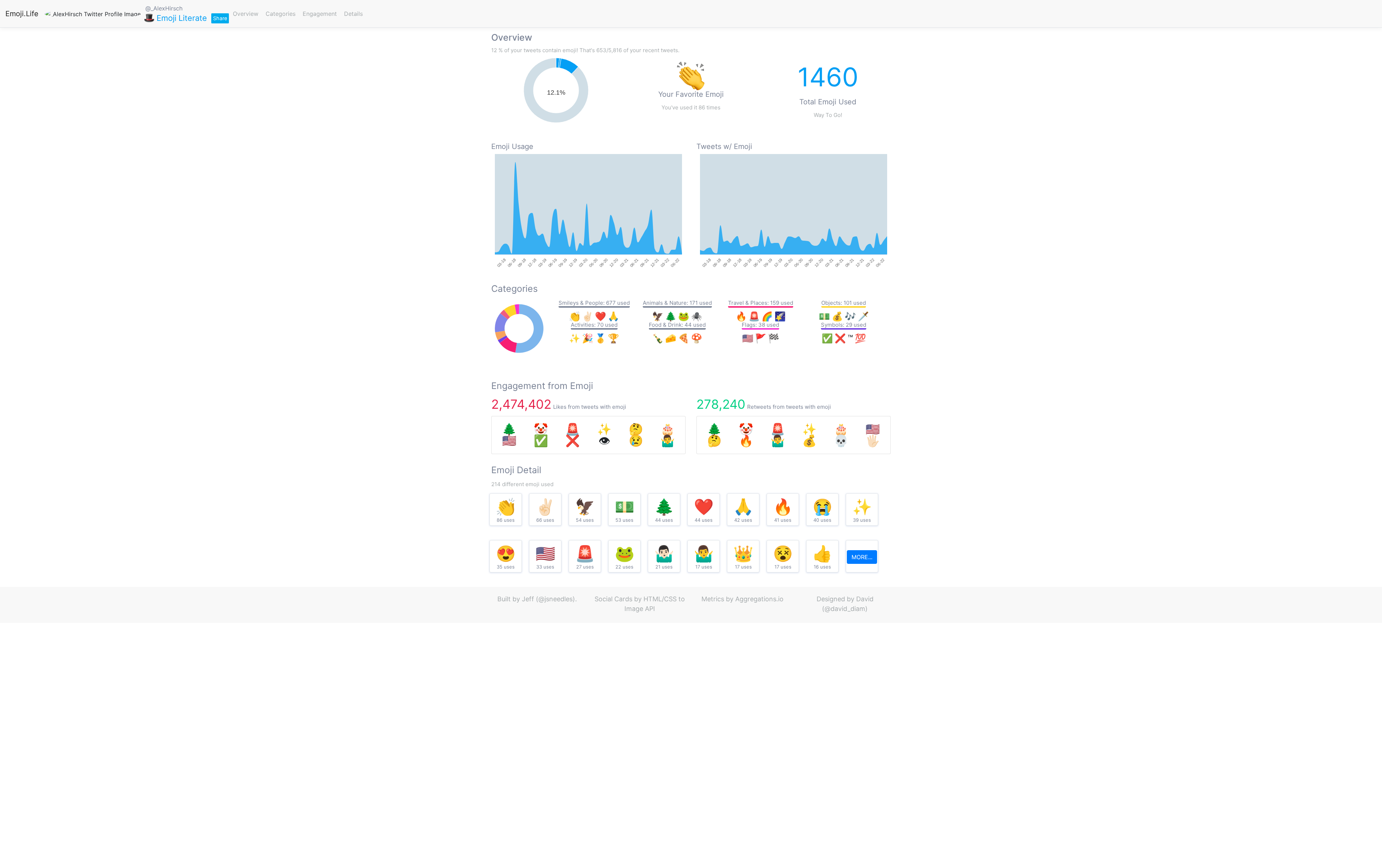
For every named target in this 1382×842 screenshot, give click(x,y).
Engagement (320, 13)
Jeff (528, 599)
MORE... (862, 557)
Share (220, 18)
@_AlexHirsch (163, 8)
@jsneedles (555, 599)
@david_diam (845, 608)
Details (353, 13)
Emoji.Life (22, 13)
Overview (245, 13)
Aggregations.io (759, 599)
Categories (280, 13)
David (864, 599)
